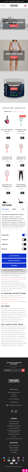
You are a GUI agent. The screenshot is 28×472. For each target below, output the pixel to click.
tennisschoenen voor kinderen (9, 301)
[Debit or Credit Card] (14, 458)
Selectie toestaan (14, 260)
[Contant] (9, 458)
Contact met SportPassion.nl (14, 438)
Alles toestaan (14, 255)
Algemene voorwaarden (14, 425)
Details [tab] (14, 209)
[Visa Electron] (16, 463)
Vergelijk (14, 452)
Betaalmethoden (14, 423)
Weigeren (14, 265)
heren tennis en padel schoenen (9, 299)
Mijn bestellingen (14, 447)
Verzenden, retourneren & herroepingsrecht (14, 431)
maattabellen (7, 338)
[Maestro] (23, 458)
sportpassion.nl (5, 277)
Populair (21, 111)
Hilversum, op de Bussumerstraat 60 (16, 279)
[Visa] (12, 463)
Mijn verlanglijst (14, 450)
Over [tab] (23, 209)
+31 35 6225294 (14, 399)
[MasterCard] (4, 460)
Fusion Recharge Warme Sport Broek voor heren (21, 186)
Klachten (14, 436)
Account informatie (14, 445)
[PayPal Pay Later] (23, 460)
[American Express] (4, 458)
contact (18, 338)
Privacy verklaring (14, 428)
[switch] (24, 239)
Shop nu (14, 57)
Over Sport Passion (14, 421)
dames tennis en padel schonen (16, 297)
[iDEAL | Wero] (18, 458)
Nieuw (15, 111)
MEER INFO (14, 25)
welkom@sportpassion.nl (15, 405)
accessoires (4, 303)
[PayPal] (14, 460)
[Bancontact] (9, 460)
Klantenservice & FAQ (14, 434)
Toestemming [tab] (5, 209)
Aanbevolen (8, 111)
